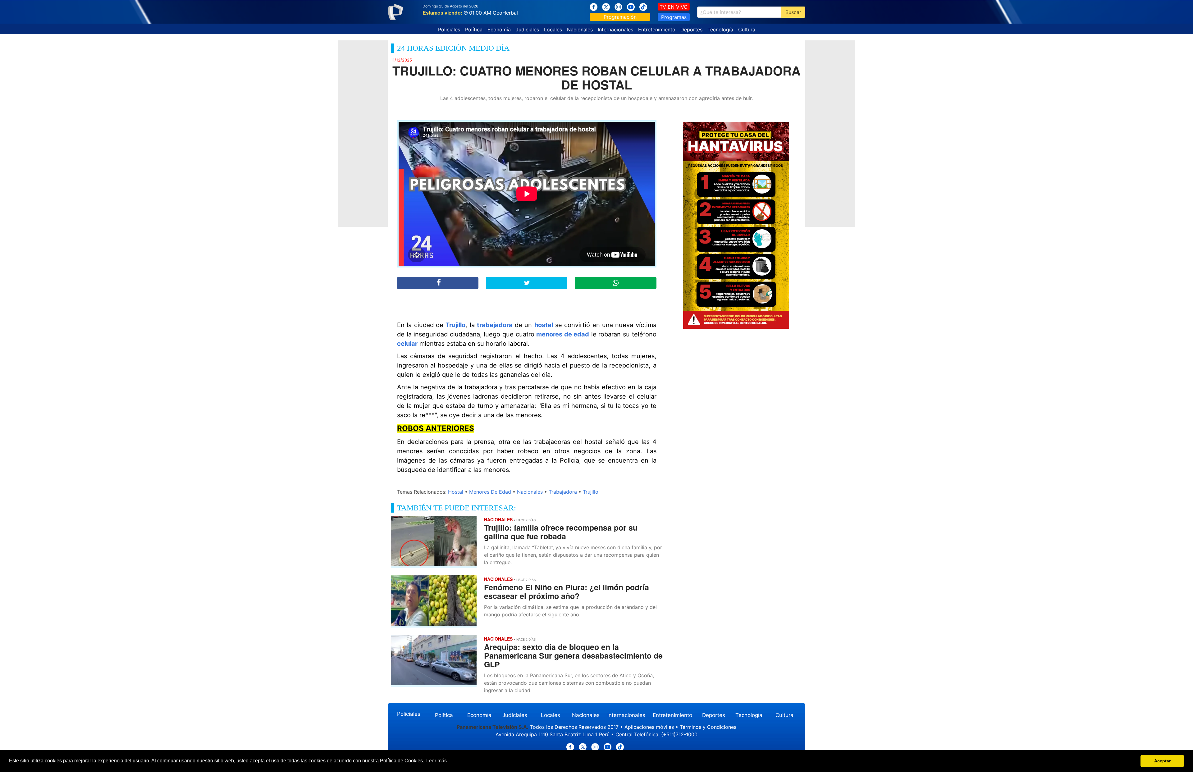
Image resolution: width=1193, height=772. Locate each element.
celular (407, 343)
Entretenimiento (656, 29)
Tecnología (720, 29)
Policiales (449, 29)
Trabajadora (563, 492)
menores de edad (562, 334)
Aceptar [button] (1162, 760)
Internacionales (615, 29)
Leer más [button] (436, 760)
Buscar (793, 12)
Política (473, 29)
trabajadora (495, 325)
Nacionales (580, 29)
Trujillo (455, 325)
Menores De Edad (490, 492)
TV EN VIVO (674, 7)
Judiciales (527, 29)
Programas (674, 17)
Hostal (455, 492)
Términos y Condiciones (708, 727)
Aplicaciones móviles (649, 727)
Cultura (746, 29)
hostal (543, 325)
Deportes (691, 29)
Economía (499, 29)
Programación (620, 17)
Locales (553, 29)
